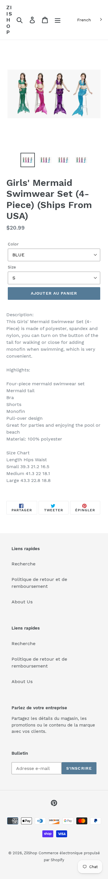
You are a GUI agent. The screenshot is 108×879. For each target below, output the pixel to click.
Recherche (23, 564)
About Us (22, 602)
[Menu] (57, 20)
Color (13, 244)
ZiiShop (9, 19)
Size (12, 267)
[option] (28, 160)
